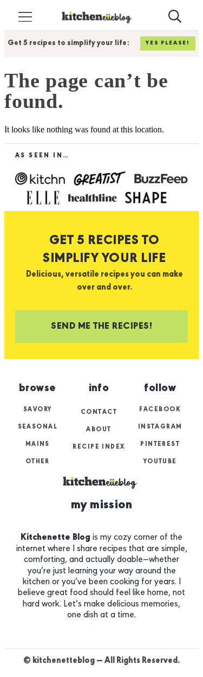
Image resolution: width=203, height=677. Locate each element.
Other (37, 461)
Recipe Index (99, 447)
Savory (37, 409)
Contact (99, 412)
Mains (37, 444)
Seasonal (38, 427)
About (98, 429)
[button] (25, 17)
